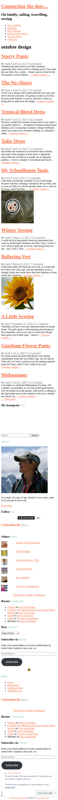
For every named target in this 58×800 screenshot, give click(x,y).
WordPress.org (14, 690)
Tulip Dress (13, 141)
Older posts (8, 399)
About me (12, 39)
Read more (6, 505)
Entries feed (13, 685)
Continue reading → (40, 74)
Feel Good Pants (24, 569)
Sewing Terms (14, 36)
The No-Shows (16, 82)
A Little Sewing (17, 316)
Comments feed (15, 688)
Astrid (7, 63)
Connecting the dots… (24, 6)
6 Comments (35, 63)
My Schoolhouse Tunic (25, 170)
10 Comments (36, 119)
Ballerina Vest (16, 256)
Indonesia (12, 28)
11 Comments (36, 148)
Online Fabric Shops (17, 33)
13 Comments (34, 353)
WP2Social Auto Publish (17, 798)
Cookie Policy (10, 787)
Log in (10, 682)
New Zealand (14, 25)
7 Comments (34, 178)
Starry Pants (14, 56)
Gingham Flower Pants (25, 345)
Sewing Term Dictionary (28, 542)
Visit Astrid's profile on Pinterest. (29, 595)
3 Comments (35, 90)
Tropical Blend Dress (23, 111)
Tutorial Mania (23, 551)
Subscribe (12, 661)
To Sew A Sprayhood (27, 618)
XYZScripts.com (43, 798)
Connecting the (15, 524)
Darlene (11, 607)
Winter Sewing (16, 230)
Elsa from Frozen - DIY (27, 560)
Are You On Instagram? (27, 586)
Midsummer (14, 375)
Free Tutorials (14, 31)
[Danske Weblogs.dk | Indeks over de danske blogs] (29, 670)
